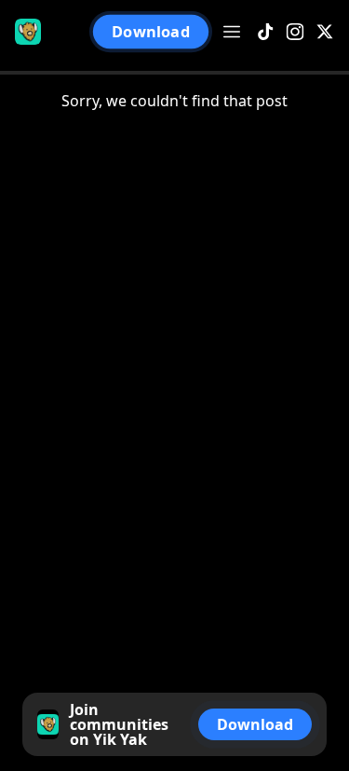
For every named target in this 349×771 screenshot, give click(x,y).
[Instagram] (295, 32)
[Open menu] (232, 32)
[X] (324, 32)
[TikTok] (265, 32)
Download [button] (150, 31)
